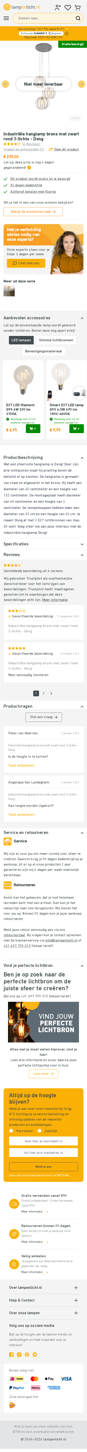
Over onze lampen (24, 1313)
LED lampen (21, 340)
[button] (43, 33)
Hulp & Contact (22, 1301)
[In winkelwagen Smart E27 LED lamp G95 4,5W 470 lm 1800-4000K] (76, 428)
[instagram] (19, 1354)
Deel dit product (66, 149)
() (31, 144)
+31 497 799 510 (17, 946)
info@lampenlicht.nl (61, 940)
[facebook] (11, 1354)
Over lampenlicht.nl (25, 1288)
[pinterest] (27, 1354)
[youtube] (35, 1354)
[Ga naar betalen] (51, 693)
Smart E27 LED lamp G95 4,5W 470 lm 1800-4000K (67, 410)
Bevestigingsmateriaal (43, 351)
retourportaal (14, 935)
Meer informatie (55, 600)
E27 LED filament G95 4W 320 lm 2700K (20, 410)
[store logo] (22, 7)
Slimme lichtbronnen (56, 340)
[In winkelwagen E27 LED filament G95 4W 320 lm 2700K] (33, 428)
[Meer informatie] (66, 33)
